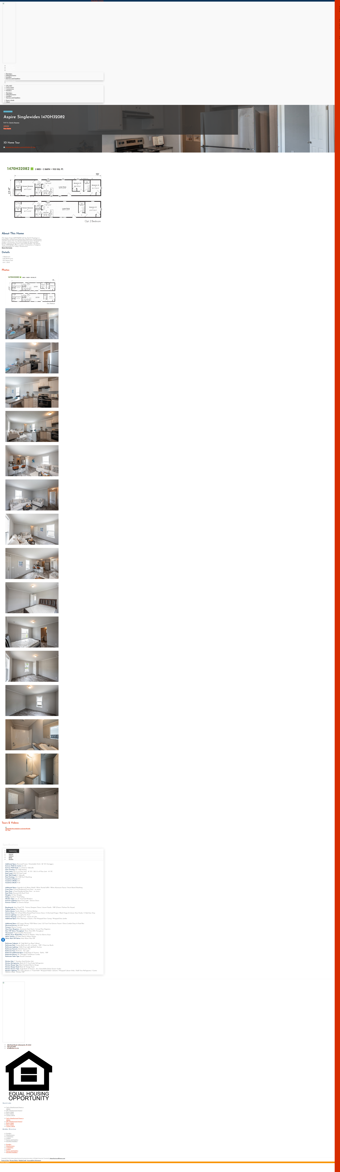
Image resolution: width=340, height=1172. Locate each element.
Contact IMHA (10, 1115)
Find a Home (11, 67)
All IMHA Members (11, 1141)
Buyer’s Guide (12, 81)
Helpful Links (22, 1160)
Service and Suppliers (13, 78)
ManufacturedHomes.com (57, 1158)
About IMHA (10, 1114)
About (9, 82)
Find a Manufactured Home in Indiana (14, 1108)
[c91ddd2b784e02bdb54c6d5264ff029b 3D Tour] (20, 147)
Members (10, 70)
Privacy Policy (14, 1160)
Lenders (9, 77)
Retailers (9, 74)
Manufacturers (11, 75)
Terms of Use (5, 1160)
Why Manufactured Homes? (14, 1110)
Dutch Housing (14, 122)
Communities (11, 69)
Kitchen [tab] (11, 859)
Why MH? (10, 65)
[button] (22, 248)
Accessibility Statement (34, 1160)
